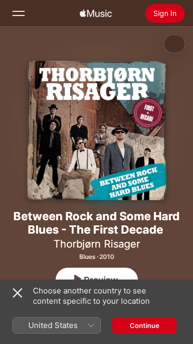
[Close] (17, 293)
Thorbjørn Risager (97, 244)
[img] (96, 13)
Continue (145, 325)
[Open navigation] (18, 13)
